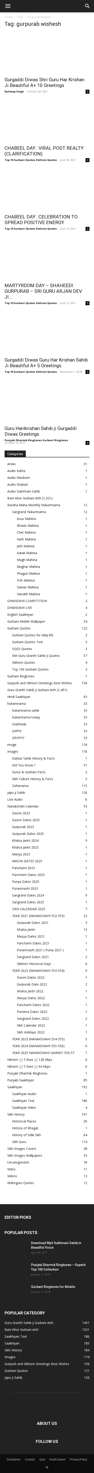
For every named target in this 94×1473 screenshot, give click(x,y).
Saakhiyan (14, 1087)
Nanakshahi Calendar (23, 806)
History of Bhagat (25, 1128)
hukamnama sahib (25, 710)
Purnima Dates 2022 (32, 1011)
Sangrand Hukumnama (29, 512)
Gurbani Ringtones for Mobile (53, 1287)
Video (11, 1169)
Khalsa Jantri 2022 (30, 991)
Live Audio (15, 799)
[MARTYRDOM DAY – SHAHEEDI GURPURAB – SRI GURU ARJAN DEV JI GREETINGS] (47, 259)
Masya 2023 (21, 854)
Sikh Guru (19, 1142)
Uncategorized (18, 1162)
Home (9, 17)
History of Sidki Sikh (26, 1135)
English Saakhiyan (20, 614)
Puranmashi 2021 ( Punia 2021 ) (40, 950)
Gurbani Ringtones (20, 676)
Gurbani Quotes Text (27, 642)
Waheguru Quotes (20, 1183)
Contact (30, 1459)
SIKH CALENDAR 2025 (28, 909)
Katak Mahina (27, 553)
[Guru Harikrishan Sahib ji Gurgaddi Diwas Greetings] (47, 402)
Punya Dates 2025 (25, 881)
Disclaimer (14, 1459)
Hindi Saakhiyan (18, 697)
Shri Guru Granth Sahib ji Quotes (36, 655)
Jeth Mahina (25, 546)
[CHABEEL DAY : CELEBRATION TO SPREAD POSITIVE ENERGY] (47, 190)
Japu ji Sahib (16, 792)
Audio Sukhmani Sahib (23, 491)
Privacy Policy (78, 1459)
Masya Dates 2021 (31, 936)
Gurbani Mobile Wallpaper (26, 621)
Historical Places (24, 1121)
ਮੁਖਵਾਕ (16, 731)
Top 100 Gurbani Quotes (30, 669)
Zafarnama (20, 786)
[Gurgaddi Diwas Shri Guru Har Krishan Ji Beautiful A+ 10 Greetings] (47, 53)
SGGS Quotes (22, 649)
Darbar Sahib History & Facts (33, 758)
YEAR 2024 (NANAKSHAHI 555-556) (38, 1046)
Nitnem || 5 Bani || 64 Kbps (28, 1066)
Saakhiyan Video (24, 1107)
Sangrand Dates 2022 (33, 1018)
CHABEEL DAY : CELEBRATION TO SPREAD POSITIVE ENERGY (41, 219)
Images (12, 751)
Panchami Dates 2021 (33, 943)
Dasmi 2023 (21, 813)
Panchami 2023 (23, 868)
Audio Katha (16, 471)
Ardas (11, 464)
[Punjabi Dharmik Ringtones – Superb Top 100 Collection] (16, 1271)
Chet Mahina (26, 532)
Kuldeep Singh (14, 91)
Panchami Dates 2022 (33, 1005)
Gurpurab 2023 (23, 827)
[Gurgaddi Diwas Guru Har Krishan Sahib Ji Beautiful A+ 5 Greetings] (47, 333)
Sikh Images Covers (21, 1148)
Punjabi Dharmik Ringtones (27, 1073)
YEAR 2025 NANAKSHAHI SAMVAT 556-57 (43, 1053)
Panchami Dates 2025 (28, 875)
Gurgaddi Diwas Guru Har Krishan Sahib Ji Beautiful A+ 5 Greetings (46, 362)
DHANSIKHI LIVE (19, 607)
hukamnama (16, 703)
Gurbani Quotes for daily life (32, 635)
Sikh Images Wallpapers (24, 1155)
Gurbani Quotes (19, 628)
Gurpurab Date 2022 (32, 984)
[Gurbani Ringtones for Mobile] (16, 1292)
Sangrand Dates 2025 (28, 902)
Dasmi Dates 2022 (30, 977)
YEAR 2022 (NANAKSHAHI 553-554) (38, 970)
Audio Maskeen (18, 477)
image (11, 744)
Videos (12, 1176)
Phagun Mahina (28, 573)
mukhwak (19, 724)
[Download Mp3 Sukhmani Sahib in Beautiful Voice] (16, 1249)
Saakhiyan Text (23, 1100)
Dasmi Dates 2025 (26, 820)
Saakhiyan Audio (24, 1094)
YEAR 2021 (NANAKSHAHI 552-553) (38, 916)
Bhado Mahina (28, 525)
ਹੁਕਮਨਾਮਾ (18, 738)
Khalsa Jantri (26, 929)
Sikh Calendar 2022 (31, 1025)
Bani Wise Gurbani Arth (24, 498)
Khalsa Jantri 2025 (25, 847)
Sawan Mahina (28, 587)
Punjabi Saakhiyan (20, 1080)
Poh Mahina (26, 580)
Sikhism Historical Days (34, 964)
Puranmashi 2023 (25, 888)
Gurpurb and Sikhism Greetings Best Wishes (39, 683)
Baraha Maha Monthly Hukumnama (33, 505)
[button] (7, 6)
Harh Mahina (26, 539)
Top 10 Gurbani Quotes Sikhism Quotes (31, 160)
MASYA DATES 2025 (27, 861)
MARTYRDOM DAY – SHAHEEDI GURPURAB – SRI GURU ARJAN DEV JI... (43, 291)
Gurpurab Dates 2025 (28, 833)
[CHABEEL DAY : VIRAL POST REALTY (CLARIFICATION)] (47, 122)
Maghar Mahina (28, 566)
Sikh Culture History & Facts (32, 779)
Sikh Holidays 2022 (30, 1032)
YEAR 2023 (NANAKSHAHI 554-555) (38, 1039)
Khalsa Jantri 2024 (25, 840)
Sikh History (16, 1114)
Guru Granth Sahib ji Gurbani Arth (31, 690)
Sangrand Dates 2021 (33, 957)
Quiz (42, 1459)
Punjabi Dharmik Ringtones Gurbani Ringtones (36, 440)
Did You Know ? (23, 765)
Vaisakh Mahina (28, 594)
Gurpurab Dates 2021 (33, 922)
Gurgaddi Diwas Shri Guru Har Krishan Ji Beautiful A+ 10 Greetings (44, 82)
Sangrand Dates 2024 (28, 895)
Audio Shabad (17, 484)
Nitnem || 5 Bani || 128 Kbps (29, 1059)
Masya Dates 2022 (31, 998)
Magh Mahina (27, 560)
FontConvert (57, 1459)
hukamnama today (26, 717)
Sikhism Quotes (23, 662)
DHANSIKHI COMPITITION (27, 601)
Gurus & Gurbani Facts (28, 772)
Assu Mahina (26, 518)
